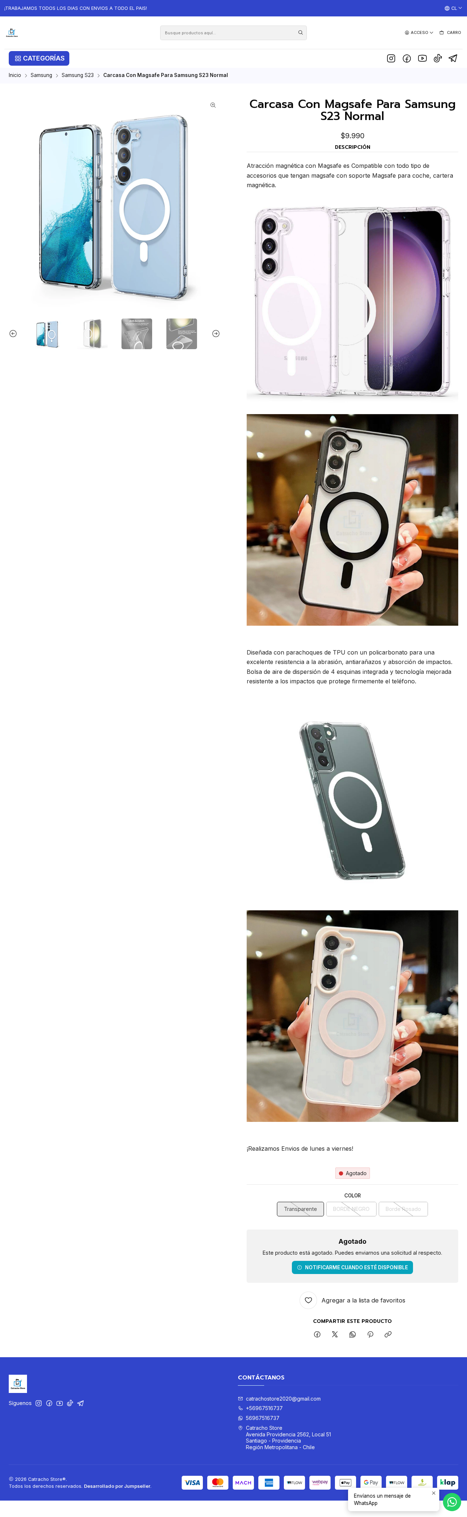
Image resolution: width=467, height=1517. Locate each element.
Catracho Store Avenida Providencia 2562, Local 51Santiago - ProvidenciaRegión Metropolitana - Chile (288, 1437)
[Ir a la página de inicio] (11, 32)
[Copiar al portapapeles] (388, 1335)
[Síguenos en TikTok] (438, 58)
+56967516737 (264, 1408)
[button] (39, 58)
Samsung (41, 75)
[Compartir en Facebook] (317, 1335)
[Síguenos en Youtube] (422, 58)
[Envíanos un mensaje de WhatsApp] (452, 1502)
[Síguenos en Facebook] (407, 58)
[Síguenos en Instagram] (391, 58)
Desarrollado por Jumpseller (117, 1486)
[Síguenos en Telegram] (453, 58)
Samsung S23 (78, 75)
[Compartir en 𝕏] (335, 1335)
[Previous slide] (14, 334)
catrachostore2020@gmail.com (283, 1399)
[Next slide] (214, 334)
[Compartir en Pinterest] (370, 1335)
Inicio (15, 75)
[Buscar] (300, 33)
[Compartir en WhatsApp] (353, 1335)
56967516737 (262, 1418)
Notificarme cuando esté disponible (356, 1267)
